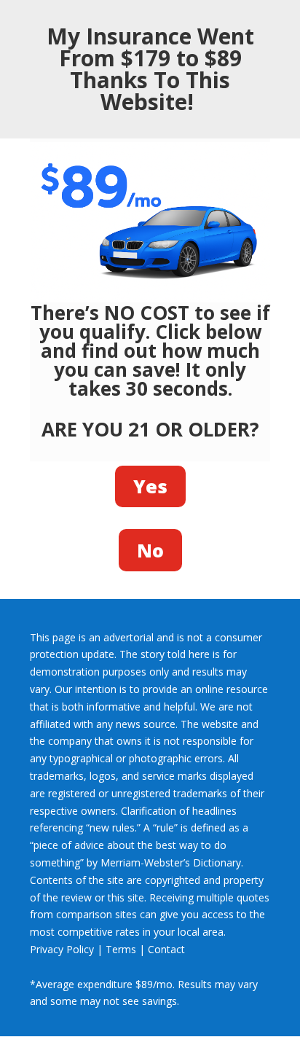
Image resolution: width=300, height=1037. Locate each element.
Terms (121, 949)
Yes (150, 486)
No (150, 550)
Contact (166, 949)
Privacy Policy (62, 949)
